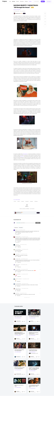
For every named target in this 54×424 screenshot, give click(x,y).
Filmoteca (26, 1)
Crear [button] (42, 1)
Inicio (10, 1)
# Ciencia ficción (17, 329)
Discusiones (22, 1)
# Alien (20, 329)
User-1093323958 (18, 283)
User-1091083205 (18, 249)
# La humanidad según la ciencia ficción (20, 313)
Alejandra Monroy (18, 288)
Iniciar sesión (49, 1)
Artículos (13, 1)
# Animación (37, 313)
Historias (17, 1)
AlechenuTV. (17, 244)
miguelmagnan (17, 264)
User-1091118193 (17, 269)
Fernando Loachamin (18, 278)
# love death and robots (32, 313)
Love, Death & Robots (18, 335)
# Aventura (16, 364)
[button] (39, 325)
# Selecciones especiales (18, 346)
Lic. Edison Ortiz (17, 258)
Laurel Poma (17, 293)
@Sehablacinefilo (18, 236)
